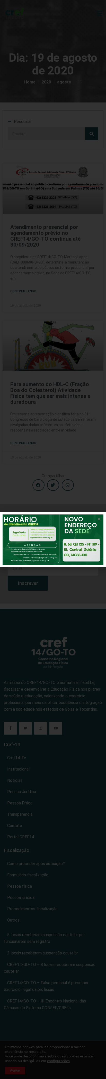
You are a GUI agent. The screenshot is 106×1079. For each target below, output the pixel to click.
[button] (99, 519)
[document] (53, 539)
